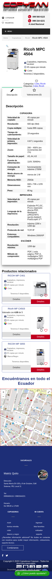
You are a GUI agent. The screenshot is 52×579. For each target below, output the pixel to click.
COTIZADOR (9, 18)
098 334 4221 (38, 21)
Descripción (12, 95)
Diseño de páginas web (36, 570)
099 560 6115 (39, 17)
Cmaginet (23, 570)
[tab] (12, 92)
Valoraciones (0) (34, 95)
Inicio (6, 38)
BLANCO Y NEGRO (13, 534)
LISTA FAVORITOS (39, 526)
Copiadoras (16, 38)
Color (36, 84)
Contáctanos (12, 548)
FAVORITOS (9, 23)
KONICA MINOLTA (13, 526)
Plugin (48, 445)
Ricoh (27, 38)
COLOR (9, 530)
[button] (7, 46)
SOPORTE (39, 534)
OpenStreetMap (32, 445)
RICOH (9, 523)
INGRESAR (39, 523)
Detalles (40, 301)
